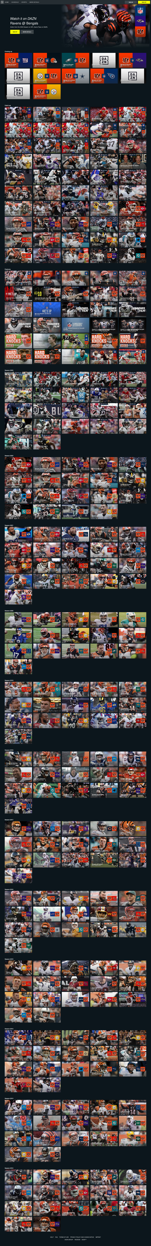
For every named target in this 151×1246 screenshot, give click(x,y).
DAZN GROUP (69, 1240)
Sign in (131, 2)
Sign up (144, 2)
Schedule (15, 2)
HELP (52, 1237)
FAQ (56, 1237)
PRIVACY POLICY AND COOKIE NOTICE (82, 1237)
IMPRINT (98, 1237)
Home (7, 2)
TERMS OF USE (64, 1237)
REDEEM (77, 1240)
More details (34, 2)
